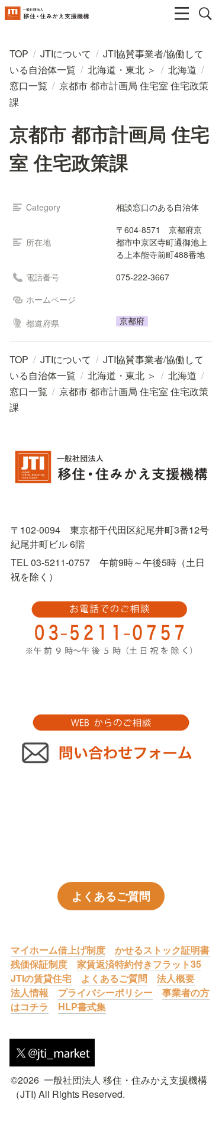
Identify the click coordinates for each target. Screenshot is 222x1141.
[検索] (205, 13)
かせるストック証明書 (162, 949)
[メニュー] (182, 13)
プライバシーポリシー (105, 992)
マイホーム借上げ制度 (58, 949)
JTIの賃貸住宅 (41, 978)
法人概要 (176, 978)
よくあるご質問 (114, 978)
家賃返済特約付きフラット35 (139, 964)
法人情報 (30, 992)
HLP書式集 (82, 1006)
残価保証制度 (39, 964)
